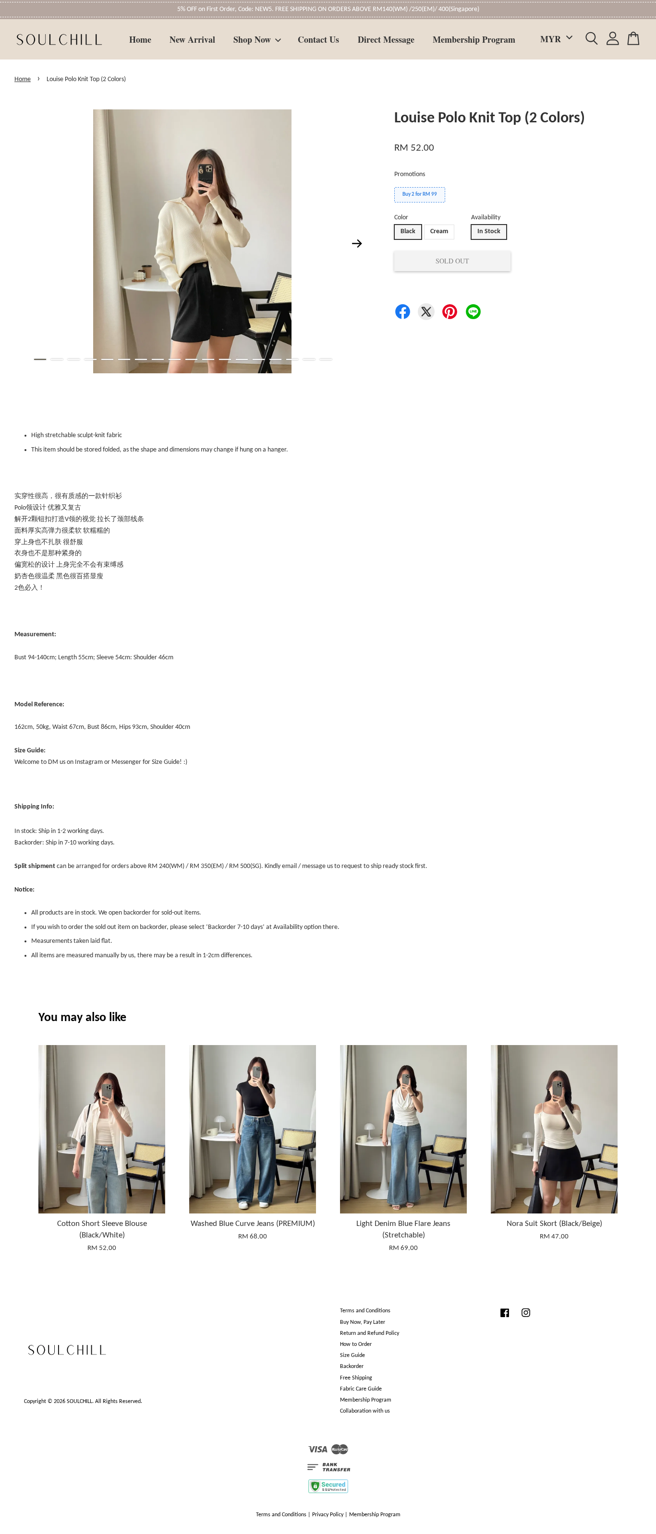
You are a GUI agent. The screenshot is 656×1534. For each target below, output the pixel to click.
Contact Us (318, 39)
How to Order (356, 1344)
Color (401, 217)
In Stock (488, 231)
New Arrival (192, 39)
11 (208, 359)
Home (140, 39)
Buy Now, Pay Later (362, 1322)
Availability (485, 217)
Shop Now (252, 39)
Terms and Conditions (365, 1311)
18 (326, 359)
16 (292, 359)
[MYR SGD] (554, 39)
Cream (439, 231)
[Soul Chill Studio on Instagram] (526, 1318)
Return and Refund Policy (369, 1333)
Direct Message (386, 39)
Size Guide (352, 1355)
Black (408, 231)
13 (242, 359)
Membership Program (474, 39)
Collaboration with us (365, 1411)
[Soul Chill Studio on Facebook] (504, 1318)
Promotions (409, 174)
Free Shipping (356, 1378)
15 (275, 359)
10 (191, 359)
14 (259, 359)
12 (225, 359)
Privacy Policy (327, 1515)
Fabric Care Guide (361, 1389)
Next (357, 243)
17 (309, 359)
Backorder (352, 1366)
